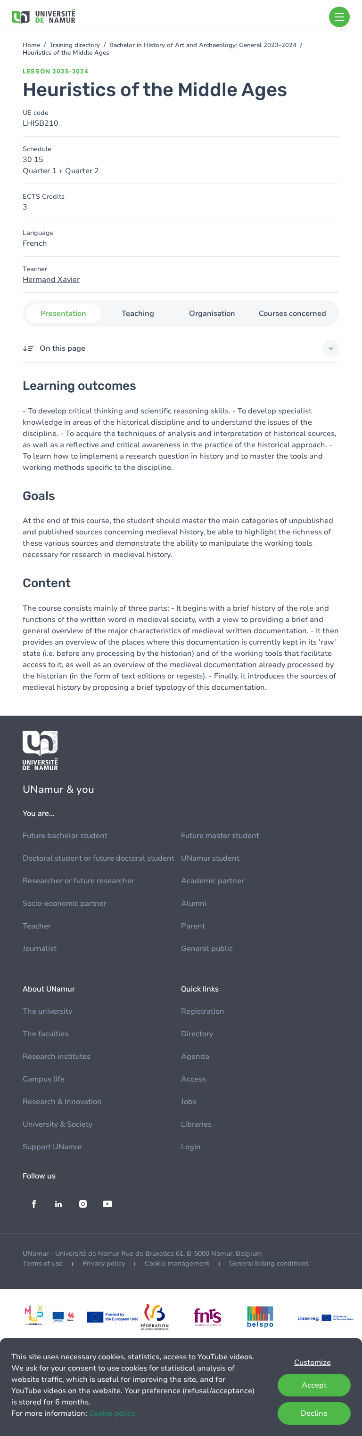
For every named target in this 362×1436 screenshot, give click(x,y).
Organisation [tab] (212, 313)
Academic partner (212, 881)
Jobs (189, 1102)
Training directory (74, 45)
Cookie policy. (112, 1413)
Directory (197, 1034)
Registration (202, 1011)
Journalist (40, 949)
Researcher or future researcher (78, 881)
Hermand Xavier (51, 279)
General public (207, 949)
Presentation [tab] (63, 313)
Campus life (44, 1079)
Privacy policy (103, 1263)
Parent (193, 926)
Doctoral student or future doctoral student (98, 858)
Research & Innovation (62, 1102)
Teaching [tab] (138, 313)
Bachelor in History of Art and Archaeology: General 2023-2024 (202, 45)
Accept (314, 1385)
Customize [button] (312, 1362)
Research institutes (56, 1056)
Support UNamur (52, 1147)
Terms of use (43, 1263)
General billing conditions (269, 1263)
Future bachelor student (65, 836)
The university (47, 1011)
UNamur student (210, 858)
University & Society (57, 1124)
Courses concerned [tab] (292, 313)
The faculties (45, 1034)
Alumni (193, 903)
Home (31, 45)
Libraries (196, 1124)
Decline (314, 1413)
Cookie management (177, 1263)
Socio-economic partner (65, 903)
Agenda (195, 1056)
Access (193, 1079)
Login (191, 1147)
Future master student (220, 836)
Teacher (37, 926)
